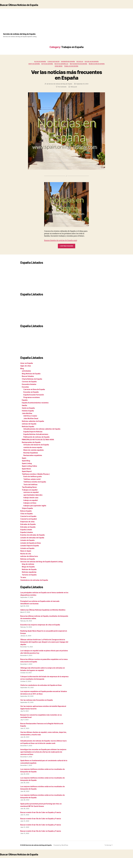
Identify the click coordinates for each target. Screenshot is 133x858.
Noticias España (47, 64)
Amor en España (26, 363)
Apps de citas (25, 366)
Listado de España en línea (30, 543)
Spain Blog (26, 461)
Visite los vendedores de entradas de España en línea (41, 685)
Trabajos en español (29, 490)
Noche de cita (25, 554)
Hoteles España (28, 411)
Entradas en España (27, 527)
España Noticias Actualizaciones (35, 434)
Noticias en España (27, 559)
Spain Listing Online (29, 466)
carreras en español (31, 492)
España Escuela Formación (33, 395)
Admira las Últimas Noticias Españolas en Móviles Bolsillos (42, 610)
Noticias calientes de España (33, 421)
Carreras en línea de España (34, 389)
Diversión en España (68, 61)
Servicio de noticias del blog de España (19, 34)
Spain (24, 458)
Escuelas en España (92, 61)
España (24, 400)
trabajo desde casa (30, 498)
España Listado (26, 530)
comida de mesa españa (32, 447)
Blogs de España (40, 61)
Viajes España (27, 508)
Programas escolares (31, 397)
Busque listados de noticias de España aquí (60, 240)
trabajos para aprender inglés (34, 506)
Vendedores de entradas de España (34, 580)
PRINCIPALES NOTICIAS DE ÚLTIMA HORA (38, 440)
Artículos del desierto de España (36, 445)
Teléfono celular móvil (31, 479)
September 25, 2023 (82, 84)
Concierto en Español (28, 519)
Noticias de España (29, 569)
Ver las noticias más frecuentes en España (66, 75)
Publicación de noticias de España (36, 437)
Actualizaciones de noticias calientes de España (41, 429)
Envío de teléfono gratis (32, 476)
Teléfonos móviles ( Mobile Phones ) (36, 474)
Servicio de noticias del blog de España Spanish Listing (41, 562)
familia (24, 405)
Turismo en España (29, 575)
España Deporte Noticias (32, 432)
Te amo (23, 577)
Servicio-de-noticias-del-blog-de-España (60, 84)
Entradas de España (28, 524)
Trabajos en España (71, 66)
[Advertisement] (66, 19)
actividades (26, 371)
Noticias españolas (29, 572)
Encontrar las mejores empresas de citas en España (40, 625)
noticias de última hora (29, 556)
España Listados (26, 532)
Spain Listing (27, 463)
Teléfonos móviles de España (34, 482)
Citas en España (26, 514)
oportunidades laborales (32, 495)
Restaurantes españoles (32, 455)
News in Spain (25, 551)
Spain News (58, 66)
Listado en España (27, 548)
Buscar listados (28, 376)
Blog (22, 368)
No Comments (62, 87)
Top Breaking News (29, 487)
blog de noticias (28, 564)
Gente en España (28, 408)
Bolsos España (26, 511)
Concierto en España (28, 516)
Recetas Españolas (61, 64)
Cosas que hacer (53, 61)
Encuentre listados (29, 384)
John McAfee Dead (30, 418)
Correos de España (29, 382)
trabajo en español (30, 500)
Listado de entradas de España (32, 538)
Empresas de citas (27, 522)
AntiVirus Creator (30, 416)
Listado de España (27, 540)
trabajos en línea (29, 503)
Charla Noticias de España (32, 379)
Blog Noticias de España (31, 374)
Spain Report (27, 471)
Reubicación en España (97, 64)
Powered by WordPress (60, 845)
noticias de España (29, 424)
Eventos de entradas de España (32, 535)
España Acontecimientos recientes (35, 403)
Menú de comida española (33, 450)
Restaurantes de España (78, 64)
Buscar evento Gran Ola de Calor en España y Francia (40, 812)
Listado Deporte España (29, 546)
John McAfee (27, 413)
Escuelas (80, 61)
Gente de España (34, 64)
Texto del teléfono (30, 484)
